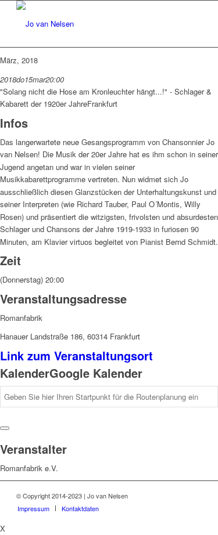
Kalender (24, 372)
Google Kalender (95, 372)
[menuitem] (33, 508)
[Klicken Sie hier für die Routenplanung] (4, 428)
